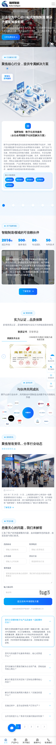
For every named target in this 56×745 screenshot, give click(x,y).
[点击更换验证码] (44, 592)
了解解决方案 (32, 37)
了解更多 (27, 291)
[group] (28, 482)
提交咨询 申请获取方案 (28, 601)
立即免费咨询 (9, 37)
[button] (3, 205)
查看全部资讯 (8, 449)
